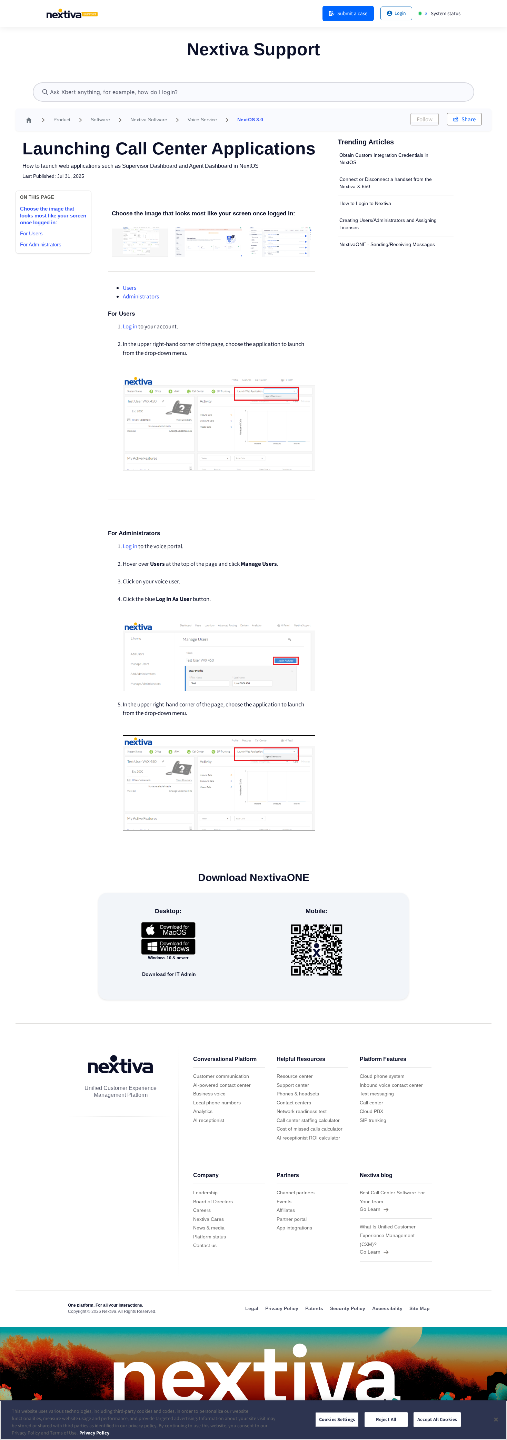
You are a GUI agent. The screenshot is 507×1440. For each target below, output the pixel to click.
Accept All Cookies (437, 1420)
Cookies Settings (337, 1420)
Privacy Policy (94, 1433)
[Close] (496, 1419)
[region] (253, 1420)
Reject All (386, 1420)
